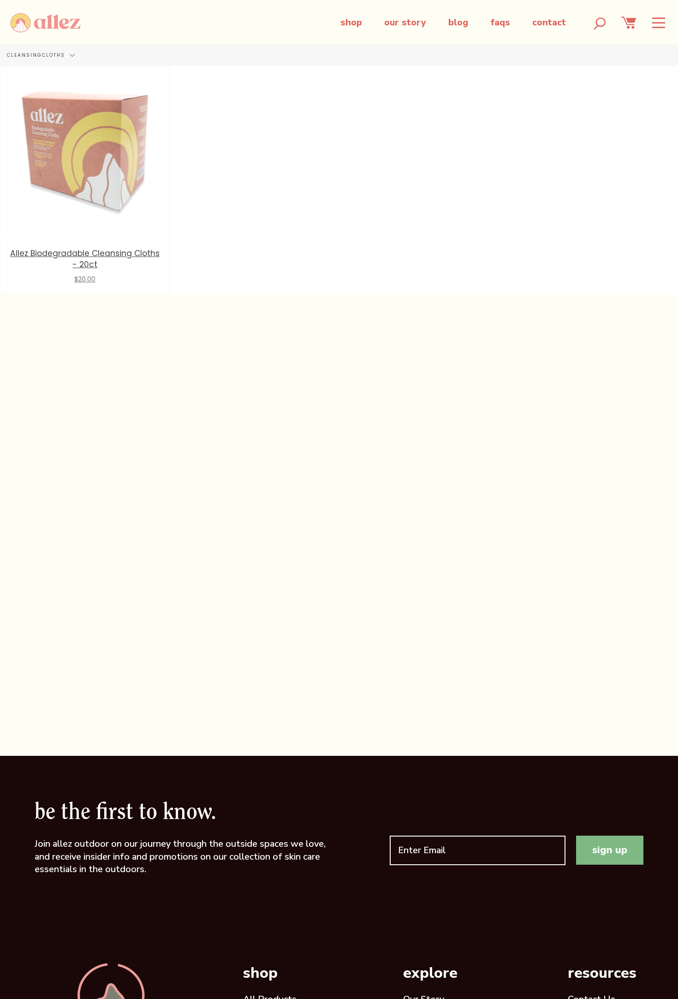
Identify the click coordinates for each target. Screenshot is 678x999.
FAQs (500, 22)
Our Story (405, 22)
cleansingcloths (37, 55)
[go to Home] (45, 23)
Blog (458, 22)
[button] (658, 23)
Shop (351, 22)
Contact (549, 22)
